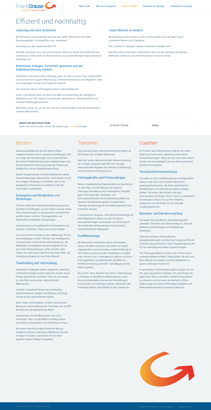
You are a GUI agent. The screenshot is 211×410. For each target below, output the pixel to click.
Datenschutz (185, 406)
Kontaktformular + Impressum (156, 406)
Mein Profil (84, 6)
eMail (155, 125)
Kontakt (73, 126)
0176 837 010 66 (119, 125)
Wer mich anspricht (106, 6)
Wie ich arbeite (129, 6)
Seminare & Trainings (153, 6)
